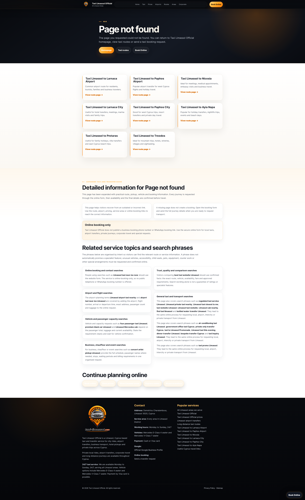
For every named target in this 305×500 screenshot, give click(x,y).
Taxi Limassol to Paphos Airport (148, 80)
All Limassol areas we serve (189, 410)
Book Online (216, 4)
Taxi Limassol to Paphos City (151, 107)
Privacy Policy (209, 488)
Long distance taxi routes (188, 424)
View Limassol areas (129, 383)
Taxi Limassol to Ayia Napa (198, 107)
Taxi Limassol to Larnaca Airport (101, 80)
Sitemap (219, 488)
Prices (150, 4)
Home (137, 4)
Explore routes (152, 383)
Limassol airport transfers (189, 420)
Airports (158, 4)
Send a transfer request (144, 459)
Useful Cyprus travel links (188, 449)
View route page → (94, 95)
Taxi (143, 4)
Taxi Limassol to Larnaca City (104, 107)
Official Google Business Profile (148, 450)
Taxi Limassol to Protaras (102, 135)
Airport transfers (174, 383)
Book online (90, 383)
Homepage (106, 50)
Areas (174, 4)
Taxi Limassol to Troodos (149, 135)
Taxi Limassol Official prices (190, 417)
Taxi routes (123, 50)
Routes (166, 4)
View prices (108, 383)
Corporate (182, 4)
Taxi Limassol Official (186, 413)
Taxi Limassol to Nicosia (196, 78)
